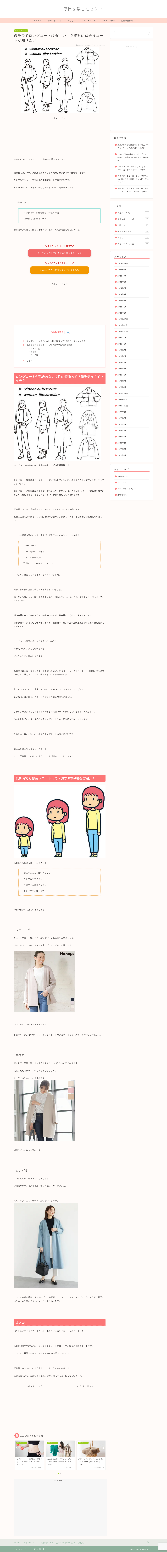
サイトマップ (122, 483)
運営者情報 (122, 495)
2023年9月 (122, 338)
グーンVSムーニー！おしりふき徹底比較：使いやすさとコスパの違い (132, 168)
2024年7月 (122, 276)
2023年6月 (122, 356)
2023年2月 (122, 381)
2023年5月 (122, 362)
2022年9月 (122, 412)
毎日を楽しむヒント (83, 8)
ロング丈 (34, 355)
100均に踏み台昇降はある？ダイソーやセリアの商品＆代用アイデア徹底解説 (133, 157)
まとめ (30, 360)
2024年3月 (122, 301)
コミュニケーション (88, 21)
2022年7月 (122, 424)
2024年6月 (122, 282)
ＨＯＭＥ (38, 21)
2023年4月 (122, 369)
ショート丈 (35, 349)
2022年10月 (122, 406)
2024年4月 (122, 294)
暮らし (71, 21)
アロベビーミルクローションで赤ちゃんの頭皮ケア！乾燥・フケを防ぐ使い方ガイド (133, 179)
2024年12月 (122, 263)
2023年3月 (122, 375)
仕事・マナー (109, 21)
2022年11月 (122, 400)
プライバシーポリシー (126, 489)
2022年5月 (122, 437)
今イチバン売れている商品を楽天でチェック (60, 253)
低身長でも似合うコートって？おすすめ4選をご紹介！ (51, 345)
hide (67, 333)
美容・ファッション (21, 30)
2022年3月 (122, 449)
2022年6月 (122, 430)
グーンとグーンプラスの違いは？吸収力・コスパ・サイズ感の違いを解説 (133, 190)
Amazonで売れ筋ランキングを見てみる (59, 270)
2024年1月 (122, 313)
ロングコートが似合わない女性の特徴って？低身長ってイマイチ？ (56, 341)
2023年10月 (122, 331)
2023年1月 (122, 387)
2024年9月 (122, 270)
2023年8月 (122, 344)
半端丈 (33, 352)
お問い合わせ (127, 21)
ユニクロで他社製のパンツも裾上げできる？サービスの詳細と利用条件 (133, 146)
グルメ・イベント (132, 213)
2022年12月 (122, 393)
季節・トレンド (55, 21)
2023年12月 (122, 319)
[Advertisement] (60, 137)
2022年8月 (122, 418)
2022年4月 (122, 443)
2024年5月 (122, 288)
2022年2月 (122, 455)
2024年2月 (122, 307)
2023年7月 (122, 350)
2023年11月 (122, 325)
